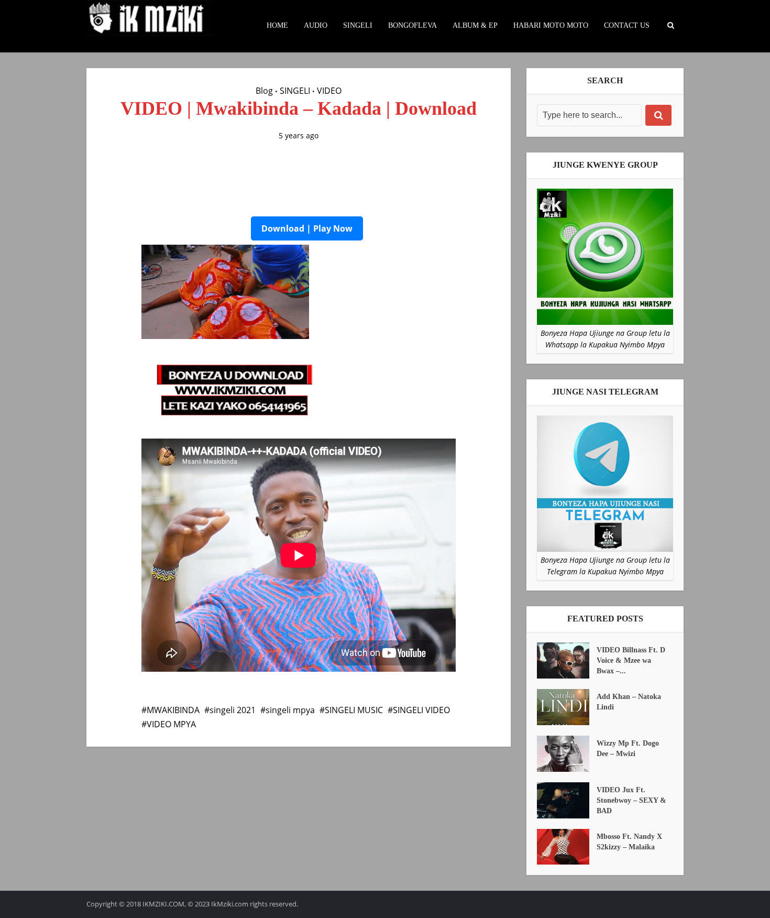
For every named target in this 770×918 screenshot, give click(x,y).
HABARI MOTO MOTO (550, 25)
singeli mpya (290, 710)
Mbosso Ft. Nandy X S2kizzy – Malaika (629, 842)
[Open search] (670, 25)
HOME (277, 25)
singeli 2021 (233, 710)
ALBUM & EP (475, 25)
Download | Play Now (307, 228)
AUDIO (315, 25)
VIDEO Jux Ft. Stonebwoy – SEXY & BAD (631, 800)
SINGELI (357, 25)
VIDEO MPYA (171, 724)
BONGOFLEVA (412, 25)
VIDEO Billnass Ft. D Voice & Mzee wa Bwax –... (631, 660)
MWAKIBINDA (173, 710)
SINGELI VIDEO (421, 710)
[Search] (658, 115)
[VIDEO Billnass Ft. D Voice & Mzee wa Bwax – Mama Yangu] (567, 660)
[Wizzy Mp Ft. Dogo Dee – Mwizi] (567, 754)
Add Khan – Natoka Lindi (629, 702)
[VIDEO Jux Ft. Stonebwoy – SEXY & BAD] (567, 800)
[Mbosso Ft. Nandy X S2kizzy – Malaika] (567, 847)
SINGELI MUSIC (354, 710)
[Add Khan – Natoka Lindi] (567, 707)
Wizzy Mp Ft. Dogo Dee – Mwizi (628, 748)
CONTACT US (627, 25)
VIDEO (329, 90)
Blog (264, 90)
